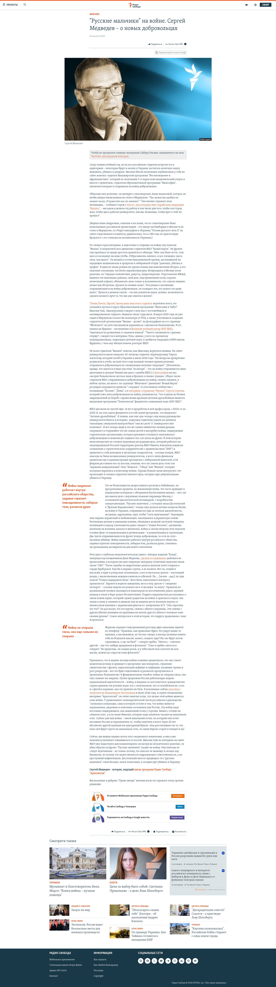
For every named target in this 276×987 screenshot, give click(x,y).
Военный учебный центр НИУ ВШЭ (151, 329)
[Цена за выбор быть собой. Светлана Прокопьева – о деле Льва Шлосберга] (138, 863)
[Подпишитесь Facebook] (147, 961)
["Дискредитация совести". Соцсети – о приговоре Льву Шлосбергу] (180, 910)
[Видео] (246, 5)
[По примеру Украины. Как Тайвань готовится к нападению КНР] (120, 932)
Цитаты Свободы (140, 906)
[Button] (155, 44)
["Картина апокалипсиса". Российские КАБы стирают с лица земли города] (180, 928)
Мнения (94, 14)
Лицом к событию (80, 906)
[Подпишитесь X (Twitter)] (154, 961)
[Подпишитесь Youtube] (161, 961)
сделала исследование (154, 558)
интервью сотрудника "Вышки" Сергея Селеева (156, 391)
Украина (54, 883)
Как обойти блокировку (106, 965)
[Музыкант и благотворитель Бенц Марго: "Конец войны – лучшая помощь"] (77, 863)
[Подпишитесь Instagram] (175, 961)
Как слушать (100, 960)
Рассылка (98, 971)
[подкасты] (255, 5)
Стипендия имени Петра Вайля (65, 965)
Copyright (98, 976)
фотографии (162, 373)
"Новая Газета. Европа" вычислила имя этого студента (121, 303)
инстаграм (108, 156)
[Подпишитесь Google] (140, 961)
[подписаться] (195, 961)
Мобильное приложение (62, 960)
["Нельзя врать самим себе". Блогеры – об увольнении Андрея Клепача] (120, 910)
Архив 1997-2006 (58, 971)
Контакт (53, 976)
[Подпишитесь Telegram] (168, 961)
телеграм (123, 156)
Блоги (113, 883)
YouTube (96, 156)
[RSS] (181, 961)
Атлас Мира (77, 921)
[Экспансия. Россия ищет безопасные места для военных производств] (59, 925)
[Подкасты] (188, 961)
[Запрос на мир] (59, 910)
